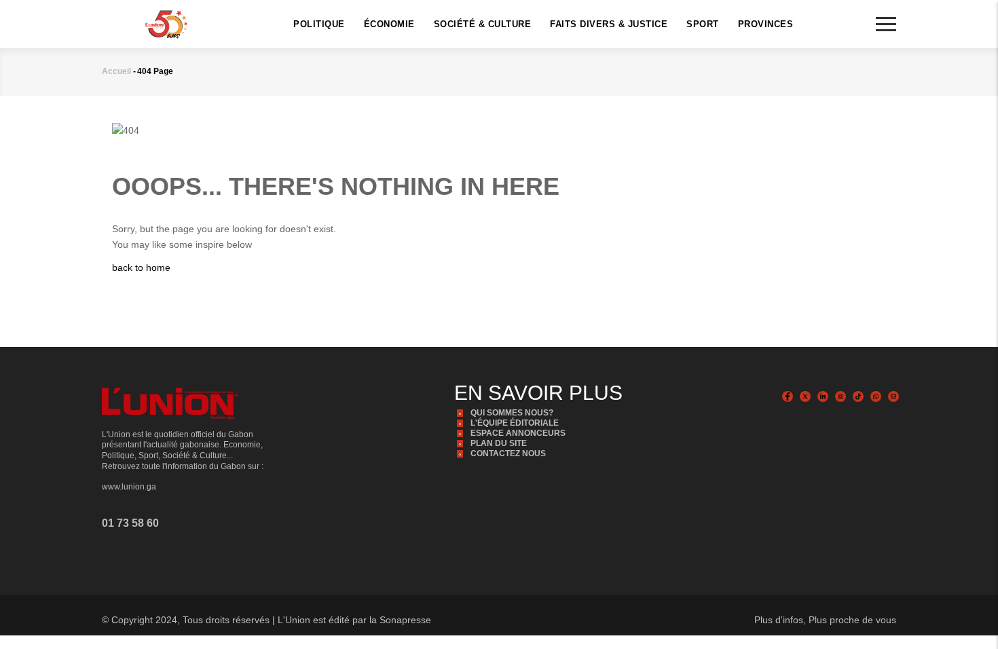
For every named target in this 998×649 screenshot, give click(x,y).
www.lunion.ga (129, 487)
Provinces (766, 24)
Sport (702, 24)
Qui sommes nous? (511, 413)
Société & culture (483, 24)
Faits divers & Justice (608, 24)
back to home (141, 267)
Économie (389, 24)
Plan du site (498, 443)
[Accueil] (166, 23)
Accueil (116, 71)
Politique (319, 24)
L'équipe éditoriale (514, 423)
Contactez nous (508, 453)
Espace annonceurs (518, 433)
